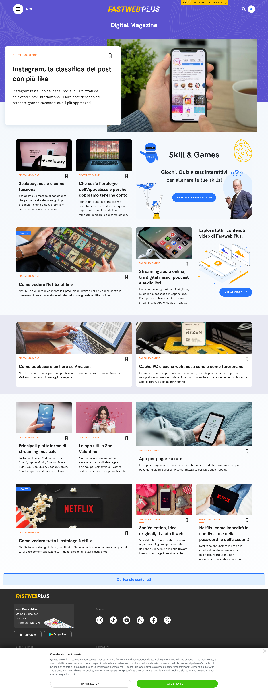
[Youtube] (126, 619)
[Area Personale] (251, 9)
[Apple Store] (28, 634)
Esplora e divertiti (192, 197)
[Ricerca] (244, 9)
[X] (167, 619)
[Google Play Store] (58, 634)
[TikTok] (113, 619)
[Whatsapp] (140, 619)
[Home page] (134, 9)
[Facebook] (153, 619)
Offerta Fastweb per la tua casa (202, 2)
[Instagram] (99, 619)
